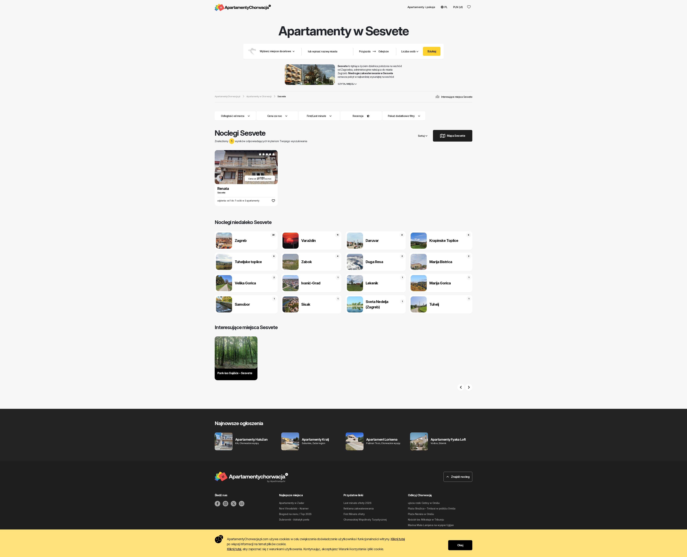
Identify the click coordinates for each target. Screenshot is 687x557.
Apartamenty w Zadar (291, 502)
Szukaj (431, 51)
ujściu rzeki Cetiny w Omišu (424, 502)
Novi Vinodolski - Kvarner (293, 508)
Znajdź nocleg (459, 477)
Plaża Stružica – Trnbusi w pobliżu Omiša (431, 508)
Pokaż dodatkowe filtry (401, 115)
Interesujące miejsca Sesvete (456, 96)
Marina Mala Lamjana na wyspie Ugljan (431, 525)
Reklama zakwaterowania (359, 508)
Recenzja (358, 115)
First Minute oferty (354, 514)
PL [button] (445, 7)
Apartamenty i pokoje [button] (421, 7)
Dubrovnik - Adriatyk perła (294, 519)
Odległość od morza (232, 115)
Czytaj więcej (346, 84)
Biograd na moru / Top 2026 (295, 514)
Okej (460, 545)
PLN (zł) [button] (458, 7)
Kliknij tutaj (398, 539)
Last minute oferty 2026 (357, 502)
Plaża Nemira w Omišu (421, 514)
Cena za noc (274, 115)
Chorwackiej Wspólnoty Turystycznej (365, 519)
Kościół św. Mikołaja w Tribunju (426, 519)
